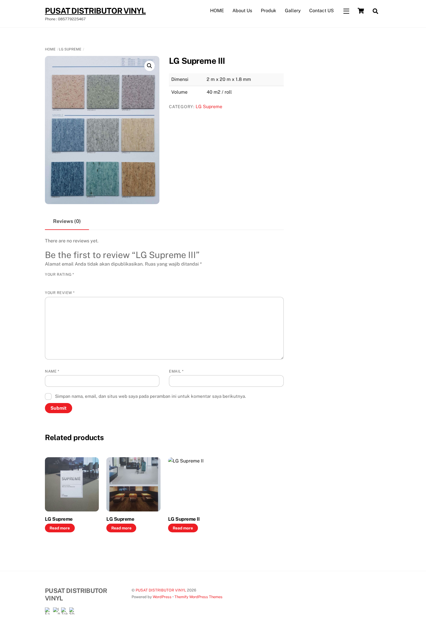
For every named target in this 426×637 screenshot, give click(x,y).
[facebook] (48, 610)
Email (176, 371)
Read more (60, 528)
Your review (60, 293)
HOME (217, 10)
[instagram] (56, 610)
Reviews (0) (67, 221)
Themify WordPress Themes (198, 597)
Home (50, 49)
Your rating (59, 274)
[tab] (67, 221)
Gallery (293, 10)
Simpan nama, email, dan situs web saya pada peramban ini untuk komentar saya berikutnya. (150, 396)
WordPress (162, 597)
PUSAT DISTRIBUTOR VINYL (161, 590)
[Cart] (361, 11)
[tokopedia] (64, 610)
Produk (268, 10)
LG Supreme (70, 49)
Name (52, 371)
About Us (242, 10)
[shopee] (72, 610)
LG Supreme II (183, 519)
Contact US (321, 10)
